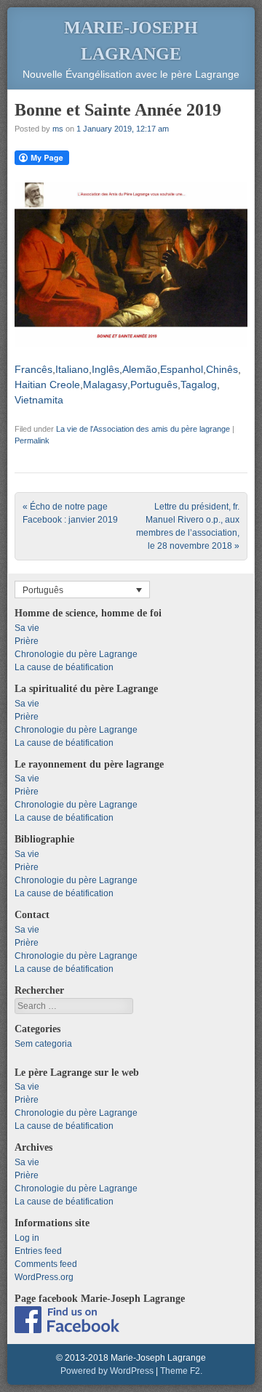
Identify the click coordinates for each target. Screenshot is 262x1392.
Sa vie (27, 628)
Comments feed (46, 1264)
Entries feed (38, 1251)
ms (57, 128)
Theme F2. (181, 1371)
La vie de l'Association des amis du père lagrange (143, 429)
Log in (27, 1238)
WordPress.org (44, 1277)
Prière (27, 641)
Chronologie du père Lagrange (76, 654)
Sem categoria (43, 1044)
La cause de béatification (64, 667)
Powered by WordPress (107, 1371)
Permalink (32, 440)
